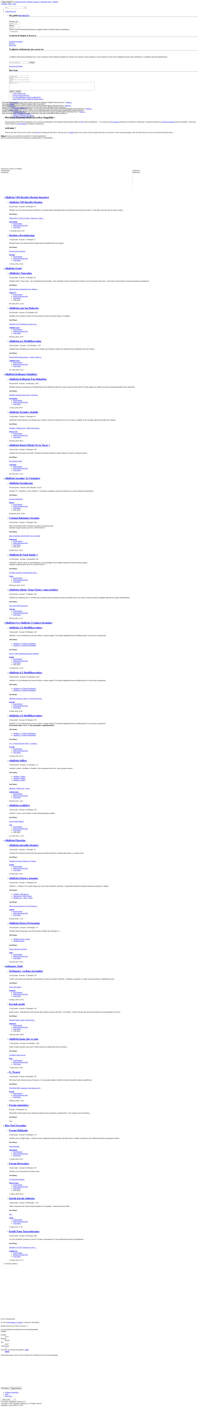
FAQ (38, 132)
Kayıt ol (11, 43)
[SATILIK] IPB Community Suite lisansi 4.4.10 (24, 1088)
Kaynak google (17, 1004)
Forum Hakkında (18, 1130)
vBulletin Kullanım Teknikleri (21, 374)
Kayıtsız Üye (24, 15)
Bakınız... (69, 102)
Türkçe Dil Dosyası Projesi (18, 949)
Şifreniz (11, 25)
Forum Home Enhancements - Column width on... (25, 357)
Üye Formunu (115, 122)
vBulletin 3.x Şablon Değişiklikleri (24, 735)
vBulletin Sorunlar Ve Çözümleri (22, 478)
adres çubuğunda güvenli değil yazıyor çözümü (24, 536)
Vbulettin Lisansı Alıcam (17, 1055)
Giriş (19, 93)
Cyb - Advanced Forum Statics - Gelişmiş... (23, 743)
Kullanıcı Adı (13, 21)
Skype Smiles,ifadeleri (16, 821)
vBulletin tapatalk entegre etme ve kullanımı (23, 395)
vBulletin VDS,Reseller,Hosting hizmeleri (27, 197)
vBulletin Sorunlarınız (21, 483)
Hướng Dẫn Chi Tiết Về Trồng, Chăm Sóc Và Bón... (26, 218)
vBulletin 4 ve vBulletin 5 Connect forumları (28, 622)
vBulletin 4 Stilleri (19, 780)
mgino (7, 1351)
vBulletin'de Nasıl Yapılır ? (23, 554)
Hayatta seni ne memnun (17, 251)
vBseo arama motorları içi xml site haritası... (23, 906)
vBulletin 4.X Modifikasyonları (25, 672)
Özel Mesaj (17, 227)
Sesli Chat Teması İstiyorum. (18, 606)
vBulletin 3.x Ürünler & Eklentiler (24, 733)
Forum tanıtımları (19, 1105)
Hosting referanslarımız (22, 235)
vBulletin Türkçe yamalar (21, 939)
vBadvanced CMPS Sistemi (22, 896)
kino (10, 1214)
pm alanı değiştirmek (16, 499)
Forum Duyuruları (19, 1163)
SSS (82, 122)
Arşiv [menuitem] (7, 1394)
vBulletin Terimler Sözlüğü (23, 412)
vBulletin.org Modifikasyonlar (25, 341)
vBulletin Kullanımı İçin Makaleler (28, 379)
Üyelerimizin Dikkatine (16, 1179)
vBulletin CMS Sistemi (20, 894)
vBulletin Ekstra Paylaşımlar (24, 923)
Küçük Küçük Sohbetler (22, 1198)
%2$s (27, 1350)
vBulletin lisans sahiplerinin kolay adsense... (23, 289)
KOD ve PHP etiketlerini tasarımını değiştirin (24, 654)
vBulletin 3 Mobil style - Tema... (19, 788)
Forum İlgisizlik (14, 1146)
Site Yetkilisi (22, 124)
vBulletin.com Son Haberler (24, 308)
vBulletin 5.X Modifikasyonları (25, 627)
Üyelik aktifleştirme (27, 97)
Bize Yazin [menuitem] (8, 1396)
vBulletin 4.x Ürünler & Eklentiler (24, 688)
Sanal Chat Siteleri (15, 987)
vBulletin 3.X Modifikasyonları (25, 715)
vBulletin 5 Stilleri (19, 776)
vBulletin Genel (13, 268)
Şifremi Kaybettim (168, 122)
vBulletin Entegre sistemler (23, 878)
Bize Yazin (12, 45)
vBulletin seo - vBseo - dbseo (23, 898)
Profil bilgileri (17, 224)
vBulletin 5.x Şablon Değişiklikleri (24, 645)
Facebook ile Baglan (16, 41)
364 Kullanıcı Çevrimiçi (15, 1322)
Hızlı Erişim (5, 1388)
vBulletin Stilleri (18, 760)
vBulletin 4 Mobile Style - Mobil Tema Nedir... (24, 428)
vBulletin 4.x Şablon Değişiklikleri (24, 690)
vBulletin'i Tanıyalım (20, 273)
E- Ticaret (14, 1072)
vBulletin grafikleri (19, 805)
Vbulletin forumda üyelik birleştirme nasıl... (23, 573)
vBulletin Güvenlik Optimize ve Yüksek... (23, 861)
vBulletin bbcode (18, 941)
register (71, 132)
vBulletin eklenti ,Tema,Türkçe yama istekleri (33, 589)
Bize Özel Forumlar (15, 1125)
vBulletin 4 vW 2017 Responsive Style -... (23, 1247)
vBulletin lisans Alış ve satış (23, 1039)
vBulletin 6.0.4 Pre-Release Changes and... (23, 324)
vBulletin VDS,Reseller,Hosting (25, 202)
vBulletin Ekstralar (15, 840)
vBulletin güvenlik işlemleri (24, 845)
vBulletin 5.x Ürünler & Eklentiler (24, 643)
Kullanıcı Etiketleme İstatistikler (23, 115)
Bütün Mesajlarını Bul (20, 225)
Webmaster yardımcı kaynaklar (26, 971)
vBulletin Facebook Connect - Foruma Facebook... (25, 698)
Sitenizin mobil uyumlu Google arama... (22, 1020)
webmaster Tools (14, 966)
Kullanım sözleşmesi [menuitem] (11, 1392)
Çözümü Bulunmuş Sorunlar (24, 518)
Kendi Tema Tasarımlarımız (24, 1231)
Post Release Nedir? (15, 461)
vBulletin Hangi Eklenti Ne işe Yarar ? (29, 445)
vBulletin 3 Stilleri (19, 778)
